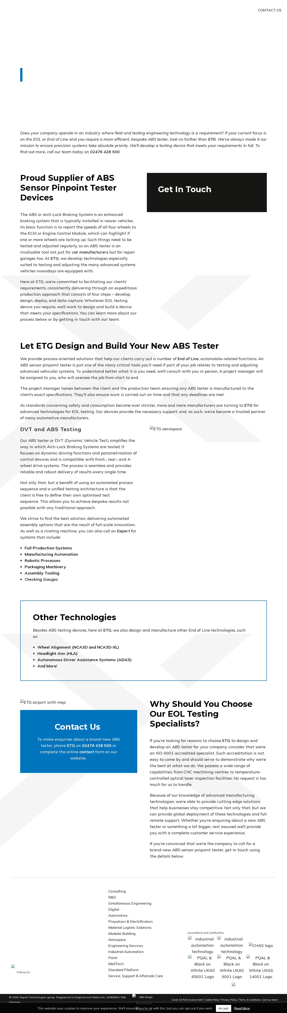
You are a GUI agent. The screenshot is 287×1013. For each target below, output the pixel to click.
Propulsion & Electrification (130, 921)
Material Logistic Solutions (130, 927)
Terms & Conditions (250, 999)
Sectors (182, 10)
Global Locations (237, 10)
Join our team (270, 999)
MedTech (116, 963)
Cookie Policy (212, 999)
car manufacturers (90, 252)
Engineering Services (125, 945)
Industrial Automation (126, 951)
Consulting (117, 891)
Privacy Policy (229, 999)
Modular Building (121, 933)
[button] (8, 8)
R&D (112, 897)
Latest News (206, 10)
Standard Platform (123, 970)
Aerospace (117, 939)
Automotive (118, 915)
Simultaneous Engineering (129, 903)
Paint (112, 957)
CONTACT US (269, 10)
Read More (242, 1008)
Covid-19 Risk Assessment (187, 999)
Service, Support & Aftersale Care (135, 976)
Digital (113, 909)
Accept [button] (223, 1008)
